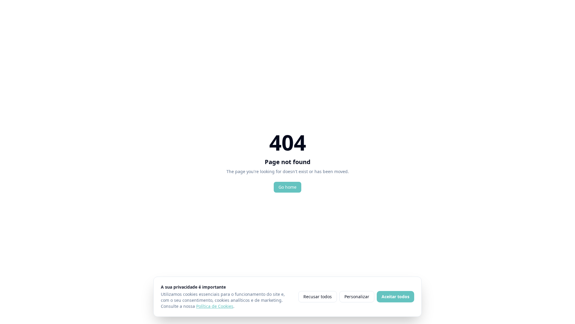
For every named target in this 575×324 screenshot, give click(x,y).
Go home (287, 187)
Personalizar (356, 296)
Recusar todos (317, 296)
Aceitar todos (395, 296)
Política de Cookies (214, 306)
